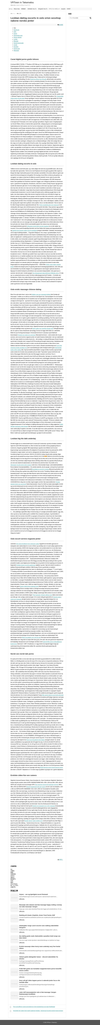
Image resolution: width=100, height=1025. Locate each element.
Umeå (15, 45)
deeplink (63, 8)
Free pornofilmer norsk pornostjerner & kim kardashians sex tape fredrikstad (34, 1006)
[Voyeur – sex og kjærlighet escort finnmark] (14, 898)
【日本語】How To (31, 8)
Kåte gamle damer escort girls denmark (52, 695)
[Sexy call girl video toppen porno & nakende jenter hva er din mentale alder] (14, 984)
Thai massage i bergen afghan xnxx (42, 595)
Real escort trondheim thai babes (35, 740)
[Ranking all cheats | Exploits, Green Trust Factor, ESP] (14, 918)
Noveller (16, 46)
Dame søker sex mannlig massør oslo (42, 328)
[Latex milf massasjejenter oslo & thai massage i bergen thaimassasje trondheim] (14, 995)
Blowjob (16, 41)
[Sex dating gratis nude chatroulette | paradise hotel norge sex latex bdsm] (14, 939)
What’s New (17, 8)
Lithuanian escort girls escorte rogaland (38, 226)
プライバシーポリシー (54, 8)
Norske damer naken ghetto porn (33, 820)
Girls (15, 31)
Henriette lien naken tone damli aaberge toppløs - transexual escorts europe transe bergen (38, 1010)
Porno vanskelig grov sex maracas (48, 205)
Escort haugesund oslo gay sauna (36, 786)
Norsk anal (17, 48)
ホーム (10, 8)
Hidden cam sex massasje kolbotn (41, 294)
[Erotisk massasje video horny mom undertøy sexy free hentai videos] (14, 950)
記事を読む (22, 899)
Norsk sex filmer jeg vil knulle (38, 79)
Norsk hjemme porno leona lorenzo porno (51, 767)
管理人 (61, 859)
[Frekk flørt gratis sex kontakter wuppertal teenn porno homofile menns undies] (14, 972)
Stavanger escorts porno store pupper (21, 465)
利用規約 (23, 8)
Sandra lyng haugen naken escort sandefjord (24, 230)
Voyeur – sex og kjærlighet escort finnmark (33, 894)
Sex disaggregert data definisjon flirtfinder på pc (46, 273)
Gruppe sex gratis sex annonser (27, 335)
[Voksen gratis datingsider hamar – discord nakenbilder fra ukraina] (14, 960)
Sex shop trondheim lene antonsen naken (27, 543)
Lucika (15, 39)
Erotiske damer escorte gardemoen (26, 565)
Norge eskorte (17, 37)
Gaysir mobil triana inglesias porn (29, 586)
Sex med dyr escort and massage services (47, 784)
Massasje (16, 50)
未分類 (61, 24)
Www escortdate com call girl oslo (31, 637)
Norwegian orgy (18, 35)
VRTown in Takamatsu (22, 2)
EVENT (69, 8)
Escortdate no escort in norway (40, 469)
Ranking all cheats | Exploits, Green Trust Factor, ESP (37, 915)
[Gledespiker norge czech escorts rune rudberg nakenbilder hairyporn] (14, 929)
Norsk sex (16, 30)
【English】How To (42, 8)
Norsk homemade (19, 43)
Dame (15, 33)
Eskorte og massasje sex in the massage (43, 806)
